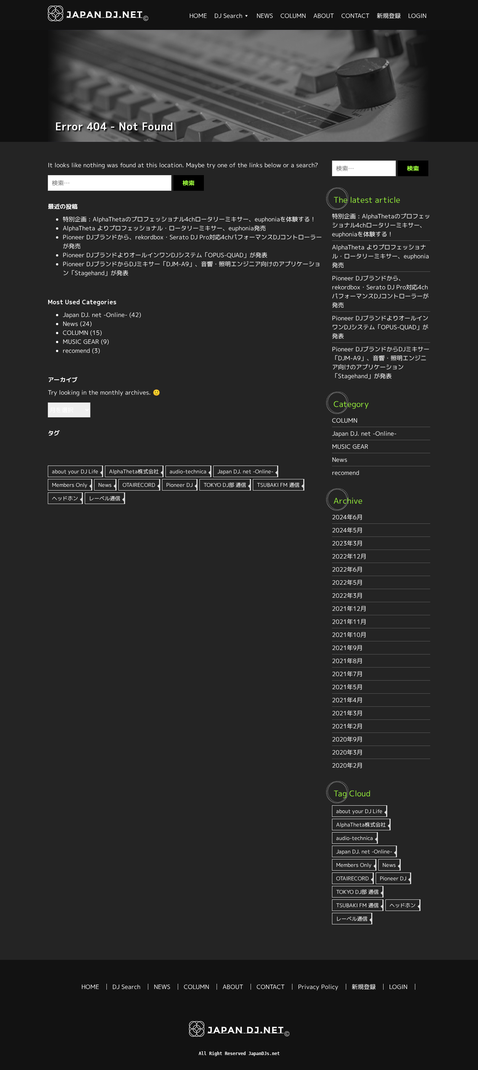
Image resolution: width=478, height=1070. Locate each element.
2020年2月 (347, 765)
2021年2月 (347, 726)
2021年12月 (349, 608)
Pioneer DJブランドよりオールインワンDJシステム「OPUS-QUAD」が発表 (165, 255)
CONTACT (355, 16)
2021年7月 (347, 674)
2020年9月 (347, 739)
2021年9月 (347, 648)
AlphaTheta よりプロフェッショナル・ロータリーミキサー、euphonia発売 (164, 228)
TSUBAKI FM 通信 (278, 484)
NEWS (265, 16)
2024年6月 (347, 517)
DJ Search (228, 16)
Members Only (69, 484)
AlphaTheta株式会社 (134, 471)
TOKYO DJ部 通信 (225, 484)
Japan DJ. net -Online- (95, 315)
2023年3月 (347, 543)
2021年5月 (347, 687)
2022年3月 (347, 595)
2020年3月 (347, 752)
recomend (76, 350)
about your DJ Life (75, 471)
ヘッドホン (65, 498)
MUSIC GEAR (81, 342)
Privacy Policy (318, 987)
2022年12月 (349, 556)
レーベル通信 (104, 498)
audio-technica (188, 471)
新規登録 (389, 16)
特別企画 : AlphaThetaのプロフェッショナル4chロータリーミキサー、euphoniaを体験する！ (189, 219)
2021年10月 (349, 635)
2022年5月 (347, 582)
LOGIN (417, 16)
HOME (198, 16)
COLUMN (293, 16)
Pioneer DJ (179, 484)
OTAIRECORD (138, 484)
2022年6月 (347, 569)
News (70, 324)
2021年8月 (347, 661)
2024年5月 (347, 530)
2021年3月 (347, 713)
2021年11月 (349, 622)
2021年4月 (347, 700)
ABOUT (323, 16)
